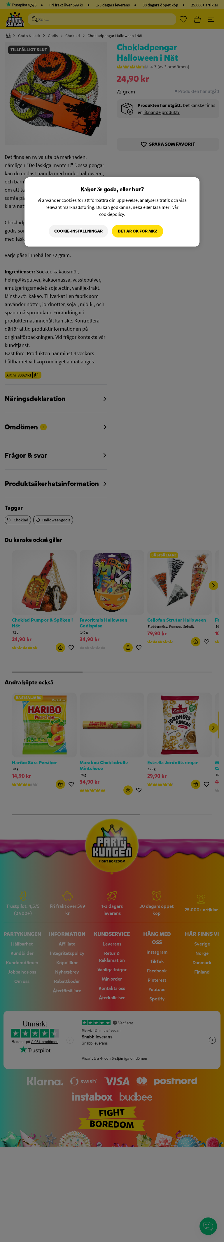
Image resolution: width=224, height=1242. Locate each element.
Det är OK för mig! (137, 231)
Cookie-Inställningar (78, 231)
